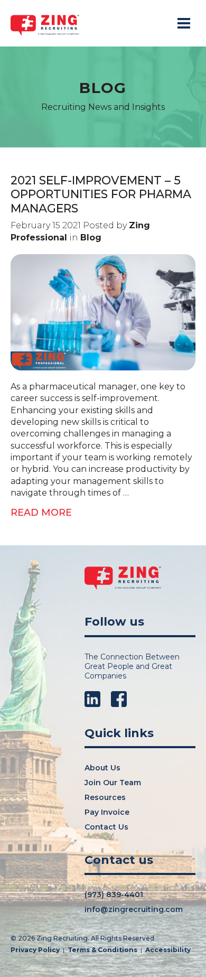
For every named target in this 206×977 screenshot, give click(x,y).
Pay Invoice (107, 812)
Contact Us (106, 827)
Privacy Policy (35, 950)
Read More (41, 512)
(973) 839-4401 (114, 894)
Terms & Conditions (102, 950)
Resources (105, 797)
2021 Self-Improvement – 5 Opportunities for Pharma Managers (101, 194)
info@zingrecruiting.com (134, 909)
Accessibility (168, 950)
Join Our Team (113, 782)
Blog (90, 237)
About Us (102, 768)
